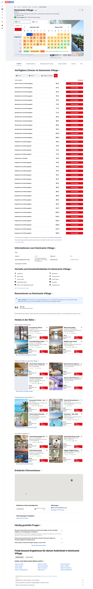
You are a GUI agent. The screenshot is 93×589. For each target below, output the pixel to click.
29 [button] (28, 47)
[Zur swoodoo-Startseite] (9, 2)
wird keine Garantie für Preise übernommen (49, 576)
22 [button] (28, 44)
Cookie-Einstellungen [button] (19, 242)
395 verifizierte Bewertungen (32, 17)
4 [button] (37, 34)
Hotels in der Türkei (42, 564)
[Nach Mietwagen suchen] (2, 12)
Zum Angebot (43, 337)
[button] (2, 2)
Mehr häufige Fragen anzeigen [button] (39, 545)
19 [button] (41, 41)
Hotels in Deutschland (43, 566)
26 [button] (41, 44)
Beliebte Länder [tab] (19, 557)
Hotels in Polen (41, 569)
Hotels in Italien (18, 567)
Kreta (30, 6)
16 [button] (31, 41)
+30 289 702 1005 (19, 15)
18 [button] (37, 41)
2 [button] (31, 34)
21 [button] (24, 44)
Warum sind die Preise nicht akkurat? (25, 585)
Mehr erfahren (58, 237)
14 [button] (24, 41)
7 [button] (24, 37)
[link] (26, 355)
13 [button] (44, 37)
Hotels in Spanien (19, 566)
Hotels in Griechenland (66, 567)
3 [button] (34, 34)
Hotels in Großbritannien (66, 569)
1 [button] (58, 34)
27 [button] (44, 44)
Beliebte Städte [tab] (29, 557)
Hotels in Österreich (65, 564)
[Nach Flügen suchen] (2, 6)
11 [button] (37, 37)
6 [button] (44, 34)
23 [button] (31, 44)
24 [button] (34, 44)
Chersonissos (34, 6)
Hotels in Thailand (65, 566)
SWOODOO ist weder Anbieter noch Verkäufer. (27, 580)
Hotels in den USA (19, 564)
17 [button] (34, 41)
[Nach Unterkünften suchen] (2, 9)
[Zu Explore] (2, 17)
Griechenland (24, 6)
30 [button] (31, 47)
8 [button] (58, 37)
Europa (19, 6)
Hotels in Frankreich (42, 567)
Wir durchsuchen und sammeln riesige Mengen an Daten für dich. (32, 582)
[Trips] (2, 21)
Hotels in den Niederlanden (21, 569)
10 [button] (34, 37)
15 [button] (28, 41)
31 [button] (65, 47)
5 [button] (48, 37)
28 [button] (24, 47)
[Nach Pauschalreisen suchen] (2, 14)
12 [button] (41, 37)
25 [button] (37, 44)
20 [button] (44, 41)
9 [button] (31, 37)
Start (15, 6)
